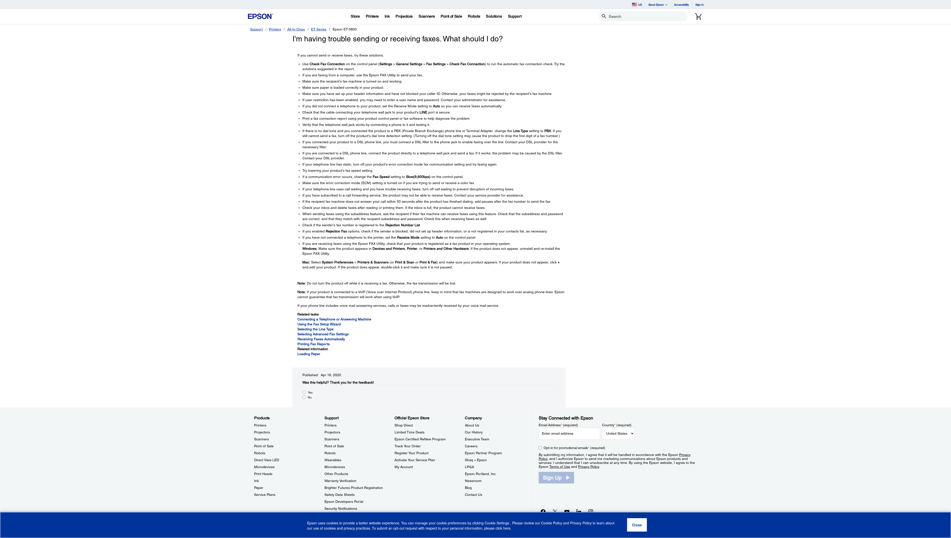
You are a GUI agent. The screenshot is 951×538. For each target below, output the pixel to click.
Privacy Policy (588, 467)
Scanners (261, 439)
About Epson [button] (656, 4)
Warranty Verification (340, 481)
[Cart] (698, 16)
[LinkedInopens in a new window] (578, 511)
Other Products (336, 474)
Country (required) (617, 425)
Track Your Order (408, 446)
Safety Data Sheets (339, 495)
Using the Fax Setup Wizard (319, 324)
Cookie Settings (497, 523)
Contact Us (473, 495)
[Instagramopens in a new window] (590, 511)
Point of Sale (264, 446)
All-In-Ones (296, 29)
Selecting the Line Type (315, 329)
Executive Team (477, 439)
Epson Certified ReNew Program (420, 439)
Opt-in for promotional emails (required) (574, 448)
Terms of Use (559, 467)
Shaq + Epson (476, 460)
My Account (404, 467)
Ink (256, 481)
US (640, 4)
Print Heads (263, 474)
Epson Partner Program (483, 453)
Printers (275, 29)
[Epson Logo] (260, 16)
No (310, 397)
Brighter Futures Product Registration (353, 488)
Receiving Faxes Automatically (321, 339)
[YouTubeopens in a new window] (566, 511)
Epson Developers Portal (343, 502)
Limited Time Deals (409, 432)
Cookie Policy (551, 523)
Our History (474, 432)
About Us (472, 425)
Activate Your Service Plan (415, 460)
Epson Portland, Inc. (481, 474)
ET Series (318, 29)
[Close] (637, 525)
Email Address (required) (558, 425)
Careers (471, 446)
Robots (259, 453)
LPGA (469, 467)
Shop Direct (404, 425)
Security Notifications (340, 508)
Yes (310, 392)
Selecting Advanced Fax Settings (323, 334)
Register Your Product (411, 453)
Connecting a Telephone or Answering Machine (334, 319)
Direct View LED (266, 460)
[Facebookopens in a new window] (543, 511)
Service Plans (264, 495)
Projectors (262, 432)
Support (256, 29)
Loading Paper (308, 354)
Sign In (699, 4)
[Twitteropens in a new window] (555, 511)
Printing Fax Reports (313, 344)
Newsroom (473, 481)
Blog (468, 488)
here (506, 528)
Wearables (332, 460)
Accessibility (681, 4)
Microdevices (264, 467)
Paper (258, 488)
